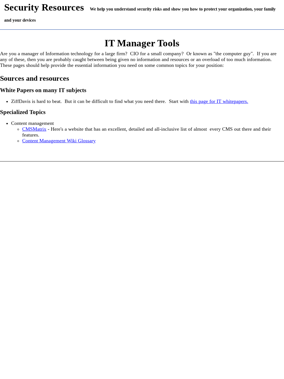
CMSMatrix (34, 129)
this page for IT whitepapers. (219, 101)
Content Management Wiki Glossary (59, 140)
